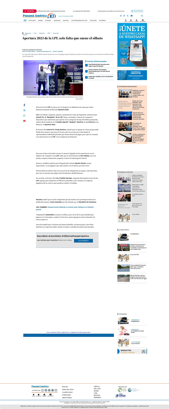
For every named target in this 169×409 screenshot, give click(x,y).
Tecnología (93, 20)
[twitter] (128, 16)
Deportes (66, 20)
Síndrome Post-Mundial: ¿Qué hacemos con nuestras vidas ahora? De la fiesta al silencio (138, 105)
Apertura (28, 33)
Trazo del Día (135, 214)
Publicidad (66, 395)
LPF (49, 33)
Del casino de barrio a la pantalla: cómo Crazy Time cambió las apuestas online (138, 126)
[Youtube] (131, 16)
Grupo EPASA (67, 398)
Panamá (56, 33)
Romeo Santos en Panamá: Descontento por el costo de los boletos (99, 71)
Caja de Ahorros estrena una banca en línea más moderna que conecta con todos (138, 116)
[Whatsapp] (42, 390)
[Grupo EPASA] (120, 397)
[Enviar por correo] (24, 121)
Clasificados (67, 392)
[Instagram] (121, 16)
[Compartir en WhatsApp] (24, 116)
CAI (35, 33)
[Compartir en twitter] (24, 110)
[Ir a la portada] (35, 16)
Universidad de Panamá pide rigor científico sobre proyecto (138, 266)
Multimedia (102, 20)
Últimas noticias (125, 172)
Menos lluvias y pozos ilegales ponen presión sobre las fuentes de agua (138, 276)
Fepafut (42, 33)
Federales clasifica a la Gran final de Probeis (101, 77)
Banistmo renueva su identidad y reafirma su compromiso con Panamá (138, 93)
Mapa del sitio (67, 389)
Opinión (40, 20)
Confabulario (134, 234)
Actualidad (32, 20)
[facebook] (124, 16)
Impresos (97, 397)
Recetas (97, 395)
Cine (95, 393)
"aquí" (105, 407)
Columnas (122, 314)
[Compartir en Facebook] (24, 105)
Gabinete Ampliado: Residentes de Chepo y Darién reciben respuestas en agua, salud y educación (138, 178)
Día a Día (97, 389)
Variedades (57, 20)
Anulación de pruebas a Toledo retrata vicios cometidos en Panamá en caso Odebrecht (138, 247)
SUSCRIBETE (83, 241)
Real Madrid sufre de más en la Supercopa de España (99, 65)
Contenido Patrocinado (127, 86)
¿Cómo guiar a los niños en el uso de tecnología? (137, 205)
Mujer (96, 391)
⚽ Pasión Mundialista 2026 (79, 20)
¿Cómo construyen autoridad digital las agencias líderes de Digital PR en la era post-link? (138, 138)
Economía (48, 20)
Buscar (65, 387)
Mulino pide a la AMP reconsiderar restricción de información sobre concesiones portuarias (138, 188)
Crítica (97, 386)
